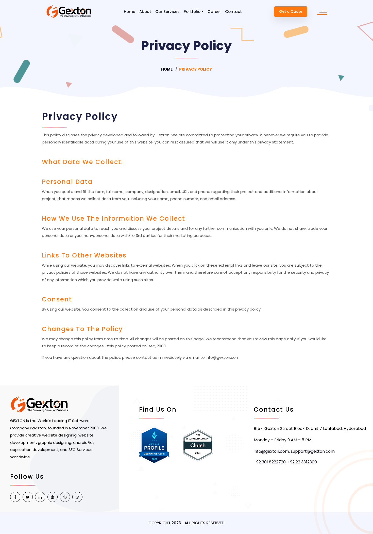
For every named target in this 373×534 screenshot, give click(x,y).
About (145, 11)
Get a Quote (290, 11)
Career (214, 11)
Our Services (167, 11)
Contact (233, 11)
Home (129, 11)
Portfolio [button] (192, 11)
